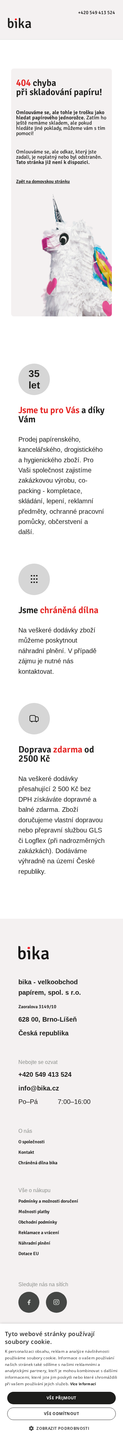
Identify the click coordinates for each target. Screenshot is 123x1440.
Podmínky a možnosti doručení (48, 1201)
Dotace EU (28, 1253)
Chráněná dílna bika (37, 1163)
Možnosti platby (34, 1211)
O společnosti (31, 1142)
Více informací (83, 1384)
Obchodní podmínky (37, 1222)
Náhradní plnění (34, 1243)
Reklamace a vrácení (38, 1232)
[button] (61, 1428)
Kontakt (26, 1152)
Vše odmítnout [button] (61, 1413)
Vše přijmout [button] (61, 1398)
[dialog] (61, 1382)
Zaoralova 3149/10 (37, 1007)
